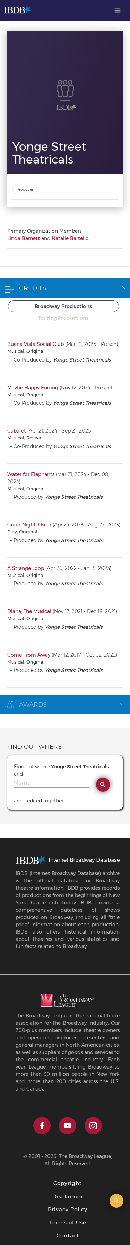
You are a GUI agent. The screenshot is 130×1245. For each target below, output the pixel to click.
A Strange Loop (25, 568)
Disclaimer (67, 1196)
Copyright (67, 1183)
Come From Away (28, 655)
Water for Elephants (30, 474)
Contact (68, 1235)
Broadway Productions (63, 306)
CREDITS (32, 288)
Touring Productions (63, 318)
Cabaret (16, 431)
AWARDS (33, 704)
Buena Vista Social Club (35, 344)
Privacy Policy (67, 1209)
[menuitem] (118, 10)
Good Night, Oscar (29, 525)
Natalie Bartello (70, 238)
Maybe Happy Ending (32, 387)
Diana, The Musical (29, 611)
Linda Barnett (23, 238)
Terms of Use (67, 1222)
